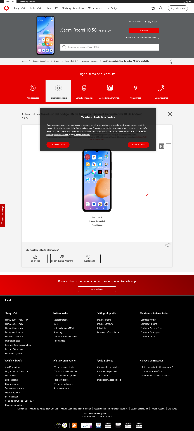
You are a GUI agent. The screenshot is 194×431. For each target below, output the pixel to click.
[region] (98, 129)
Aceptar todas (138, 144)
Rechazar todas (58, 144)
